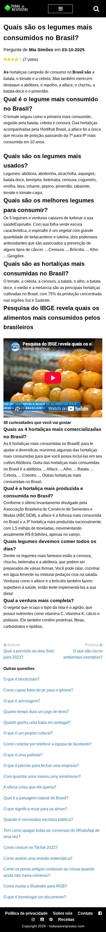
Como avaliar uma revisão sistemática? (37, 858)
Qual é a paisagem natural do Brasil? (35, 798)
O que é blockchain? (21, 679)
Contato (85, 913)
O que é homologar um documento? (34, 897)
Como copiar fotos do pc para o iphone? (38, 690)
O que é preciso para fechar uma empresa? (41, 765)
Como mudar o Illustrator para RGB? (35, 886)
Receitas (66, 919)
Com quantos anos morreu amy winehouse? (42, 776)
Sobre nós (62, 913)
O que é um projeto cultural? (28, 733)
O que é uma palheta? (22, 755)
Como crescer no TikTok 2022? (30, 847)
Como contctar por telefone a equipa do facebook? (47, 744)
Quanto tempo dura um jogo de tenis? (36, 712)
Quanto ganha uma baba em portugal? (37, 722)
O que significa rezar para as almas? (35, 809)
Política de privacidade (26, 913)
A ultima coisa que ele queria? (29, 787)
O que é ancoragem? (21, 701)
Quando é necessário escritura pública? (38, 819)
